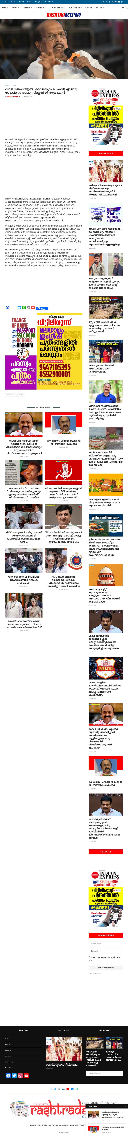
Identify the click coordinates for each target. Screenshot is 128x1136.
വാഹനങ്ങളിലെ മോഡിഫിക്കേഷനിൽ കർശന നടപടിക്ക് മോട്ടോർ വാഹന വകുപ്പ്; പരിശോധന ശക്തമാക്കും (105, 689)
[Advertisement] (43, 118)
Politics (40, 7)
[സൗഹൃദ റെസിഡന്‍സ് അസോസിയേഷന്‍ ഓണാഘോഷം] (106, 351)
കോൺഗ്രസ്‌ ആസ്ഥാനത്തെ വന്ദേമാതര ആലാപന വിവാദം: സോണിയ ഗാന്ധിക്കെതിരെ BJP (24, 624)
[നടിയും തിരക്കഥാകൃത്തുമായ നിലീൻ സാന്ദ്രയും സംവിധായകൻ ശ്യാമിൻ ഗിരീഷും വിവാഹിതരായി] (106, 171)
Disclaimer (29, 2)
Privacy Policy (38, 2)
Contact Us (21, 2)
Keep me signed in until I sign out (105, 959)
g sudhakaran (11, 395)
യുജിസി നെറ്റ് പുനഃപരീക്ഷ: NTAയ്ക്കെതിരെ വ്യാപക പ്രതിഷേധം (24, 580)
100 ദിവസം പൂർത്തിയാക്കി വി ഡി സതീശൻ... (113, 1128)
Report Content (49, 2)
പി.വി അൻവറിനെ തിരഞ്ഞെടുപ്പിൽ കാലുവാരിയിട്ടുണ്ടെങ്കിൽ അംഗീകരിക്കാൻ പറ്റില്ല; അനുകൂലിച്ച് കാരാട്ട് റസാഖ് (104, 642)
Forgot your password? (95, 973)
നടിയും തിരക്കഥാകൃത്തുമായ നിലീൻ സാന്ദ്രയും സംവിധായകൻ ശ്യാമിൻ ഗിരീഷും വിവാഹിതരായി (105, 190)
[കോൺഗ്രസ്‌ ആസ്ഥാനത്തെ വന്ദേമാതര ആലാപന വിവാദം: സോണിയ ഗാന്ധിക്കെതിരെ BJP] (23, 605)
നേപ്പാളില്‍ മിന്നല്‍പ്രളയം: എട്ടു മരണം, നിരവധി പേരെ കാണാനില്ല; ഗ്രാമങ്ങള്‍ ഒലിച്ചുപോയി (104, 327)
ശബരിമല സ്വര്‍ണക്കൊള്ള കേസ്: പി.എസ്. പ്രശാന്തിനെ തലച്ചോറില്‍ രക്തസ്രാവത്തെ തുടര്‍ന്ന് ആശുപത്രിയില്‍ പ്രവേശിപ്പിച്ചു (105, 412)
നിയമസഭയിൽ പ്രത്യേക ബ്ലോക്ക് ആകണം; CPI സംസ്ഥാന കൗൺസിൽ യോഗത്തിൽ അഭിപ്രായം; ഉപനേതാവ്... (63, 493)
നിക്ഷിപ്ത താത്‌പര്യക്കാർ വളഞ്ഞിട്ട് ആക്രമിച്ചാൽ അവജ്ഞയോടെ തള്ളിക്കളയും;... (113, 1114)
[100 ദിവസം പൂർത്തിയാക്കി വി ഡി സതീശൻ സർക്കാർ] (63, 424)
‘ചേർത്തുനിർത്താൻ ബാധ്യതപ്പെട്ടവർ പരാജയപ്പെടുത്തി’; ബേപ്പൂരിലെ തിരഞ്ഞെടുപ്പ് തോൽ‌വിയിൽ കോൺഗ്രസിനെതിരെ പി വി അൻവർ (104, 828)
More (99, 7)
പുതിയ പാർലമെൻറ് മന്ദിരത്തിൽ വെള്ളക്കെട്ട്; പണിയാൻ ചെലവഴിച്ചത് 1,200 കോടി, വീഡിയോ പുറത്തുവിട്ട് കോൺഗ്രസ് (106, 459)
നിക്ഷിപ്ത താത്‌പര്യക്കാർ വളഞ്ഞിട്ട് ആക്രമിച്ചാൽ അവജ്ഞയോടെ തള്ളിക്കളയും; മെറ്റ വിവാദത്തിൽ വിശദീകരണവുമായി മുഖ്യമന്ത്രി (24, 447)
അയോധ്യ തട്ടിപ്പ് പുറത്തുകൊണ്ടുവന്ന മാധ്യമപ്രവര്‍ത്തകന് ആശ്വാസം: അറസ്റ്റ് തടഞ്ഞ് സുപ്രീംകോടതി (104, 595)
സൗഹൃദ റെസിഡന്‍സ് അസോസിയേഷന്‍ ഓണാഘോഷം (101, 368)
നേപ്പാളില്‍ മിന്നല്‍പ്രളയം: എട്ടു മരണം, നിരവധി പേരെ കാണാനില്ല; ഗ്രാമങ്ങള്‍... (93, 1059)
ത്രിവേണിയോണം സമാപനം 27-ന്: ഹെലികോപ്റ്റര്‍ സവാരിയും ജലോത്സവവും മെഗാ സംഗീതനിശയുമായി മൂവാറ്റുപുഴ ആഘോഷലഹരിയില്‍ (105, 547)
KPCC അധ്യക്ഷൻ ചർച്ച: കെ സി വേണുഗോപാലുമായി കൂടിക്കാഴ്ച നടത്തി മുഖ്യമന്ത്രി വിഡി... (24, 537)
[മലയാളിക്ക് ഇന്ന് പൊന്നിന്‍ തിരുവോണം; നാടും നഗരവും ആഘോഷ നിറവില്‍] (106, 485)
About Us (13, 2)
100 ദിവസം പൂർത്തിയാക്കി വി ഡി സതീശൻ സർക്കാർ (63, 442)
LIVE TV (88, 7)
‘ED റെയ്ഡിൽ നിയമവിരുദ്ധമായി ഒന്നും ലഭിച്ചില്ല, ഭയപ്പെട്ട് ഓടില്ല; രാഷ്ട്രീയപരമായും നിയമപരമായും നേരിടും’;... (63, 537)
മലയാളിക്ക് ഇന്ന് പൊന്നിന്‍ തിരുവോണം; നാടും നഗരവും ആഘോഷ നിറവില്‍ (105, 502)
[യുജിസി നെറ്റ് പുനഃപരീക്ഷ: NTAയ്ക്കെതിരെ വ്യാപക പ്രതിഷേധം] (23, 560)
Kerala (6, 85)
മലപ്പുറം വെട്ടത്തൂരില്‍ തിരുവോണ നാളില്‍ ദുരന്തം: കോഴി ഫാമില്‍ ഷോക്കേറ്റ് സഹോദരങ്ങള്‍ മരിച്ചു (104, 283)
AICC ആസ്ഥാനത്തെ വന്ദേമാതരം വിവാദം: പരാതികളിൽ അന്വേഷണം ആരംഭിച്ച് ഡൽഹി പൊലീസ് (64, 581)
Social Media (56, 7)
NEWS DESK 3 (13, 96)
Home (6, 2)
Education (74, 7)
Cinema (26, 7)
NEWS (14, 7)
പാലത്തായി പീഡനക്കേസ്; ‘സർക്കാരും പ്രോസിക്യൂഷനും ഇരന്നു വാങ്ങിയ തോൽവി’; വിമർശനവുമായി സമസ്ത (24, 493)
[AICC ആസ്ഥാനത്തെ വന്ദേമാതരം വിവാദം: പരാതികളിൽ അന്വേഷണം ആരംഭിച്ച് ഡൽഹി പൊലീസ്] (63, 560)
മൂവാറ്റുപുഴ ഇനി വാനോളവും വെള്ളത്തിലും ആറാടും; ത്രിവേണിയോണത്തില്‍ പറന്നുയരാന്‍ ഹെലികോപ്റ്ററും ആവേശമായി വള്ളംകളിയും (105, 236)
